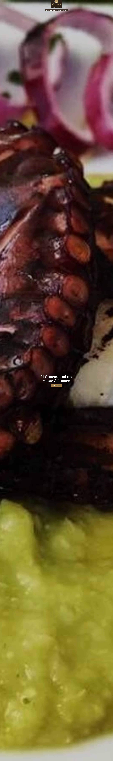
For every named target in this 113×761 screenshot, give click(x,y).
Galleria (52, 10)
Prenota (59, 10)
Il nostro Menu (56, 385)
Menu (47, 10)
